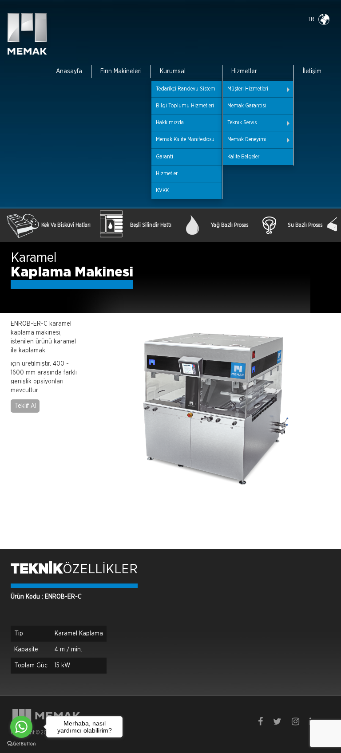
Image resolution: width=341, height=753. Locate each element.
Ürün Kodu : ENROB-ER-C (46, 597)
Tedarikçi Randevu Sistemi (186, 88)
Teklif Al (25, 406)
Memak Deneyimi (246, 139)
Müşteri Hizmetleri (247, 88)
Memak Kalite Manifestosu (185, 139)
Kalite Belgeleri (244, 156)
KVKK (162, 190)
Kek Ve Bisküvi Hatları (66, 225)
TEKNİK (37, 569)
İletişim (312, 71)
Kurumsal (173, 71)
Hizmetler (167, 173)
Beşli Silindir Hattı (150, 225)
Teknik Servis (242, 122)
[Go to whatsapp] (21, 727)
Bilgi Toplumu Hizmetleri (185, 105)
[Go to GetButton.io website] (21, 744)
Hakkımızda (170, 122)
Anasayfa (69, 71)
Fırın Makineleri (121, 71)
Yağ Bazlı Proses (229, 225)
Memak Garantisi (246, 105)
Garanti (164, 156)
